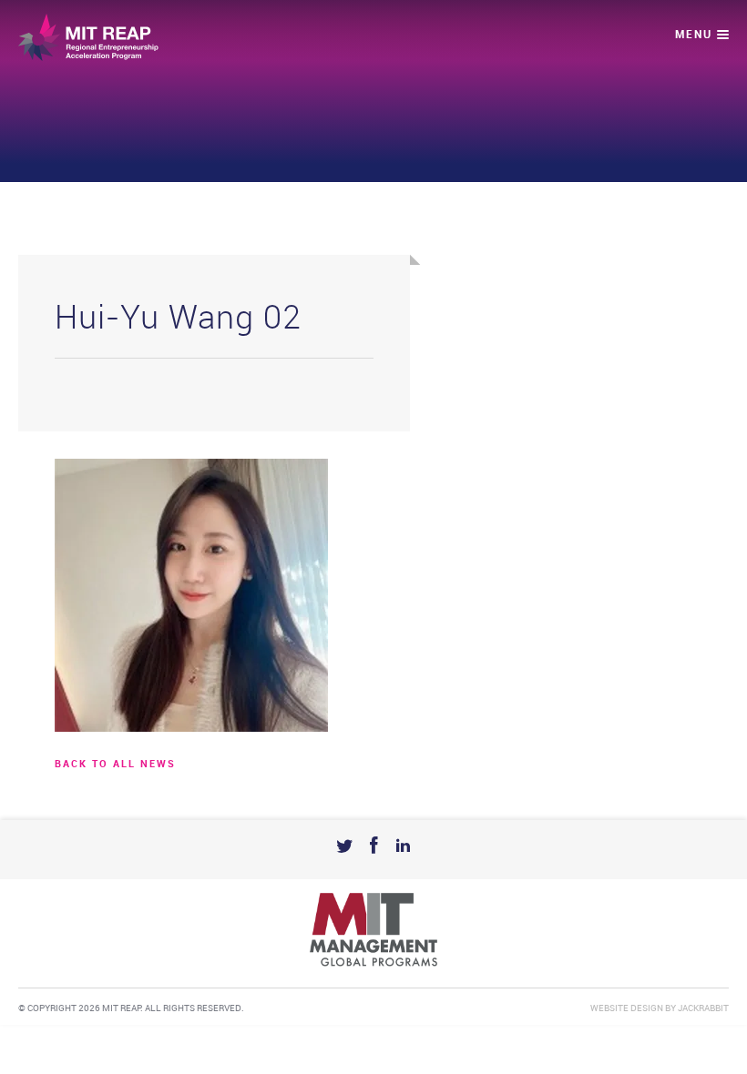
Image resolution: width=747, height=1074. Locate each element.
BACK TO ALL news (115, 764)
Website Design (626, 1008)
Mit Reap (88, 37)
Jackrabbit (703, 1008)
